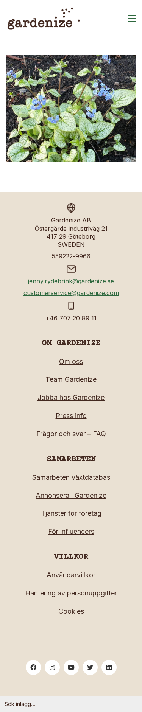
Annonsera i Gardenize (71, 495)
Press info (71, 416)
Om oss (71, 361)
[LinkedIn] (109, 667)
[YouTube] (71, 667)
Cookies (71, 611)
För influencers (71, 531)
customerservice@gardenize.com (71, 293)
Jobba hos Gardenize (71, 397)
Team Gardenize (71, 379)
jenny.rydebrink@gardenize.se (71, 281)
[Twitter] (90, 667)
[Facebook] (33, 667)
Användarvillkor (71, 575)
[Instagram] (52, 667)
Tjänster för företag (71, 513)
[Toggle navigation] (132, 18)
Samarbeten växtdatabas (71, 477)
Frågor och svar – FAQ (71, 434)
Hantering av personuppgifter (71, 593)
